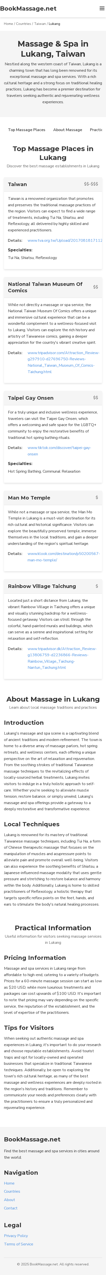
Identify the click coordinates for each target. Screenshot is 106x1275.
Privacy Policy (16, 1236)
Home (8, 23)
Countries (23, 23)
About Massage (67, 130)
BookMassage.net (28, 8)
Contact (11, 1208)
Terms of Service (18, 1244)
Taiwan (40, 23)
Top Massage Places (26, 130)
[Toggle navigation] (102, 8)
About (9, 1200)
